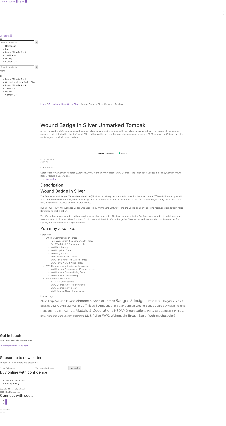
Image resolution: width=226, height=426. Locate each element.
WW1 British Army (59, 247)
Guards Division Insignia (170, 305)
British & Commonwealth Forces (61, 237)
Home (43, 104)
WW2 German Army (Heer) (101, 172)
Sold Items (10, 55)
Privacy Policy (12, 383)
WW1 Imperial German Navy (64, 275)
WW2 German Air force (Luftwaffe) (69, 172)
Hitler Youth (64, 311)
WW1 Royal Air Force (61, 250)
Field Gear (118, 305)
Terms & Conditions (15, 380)
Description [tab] (51, 179)
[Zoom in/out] (1, 409)
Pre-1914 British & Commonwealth (67, 244)
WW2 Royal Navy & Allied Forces (67, 263)
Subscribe (75, 368)
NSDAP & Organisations (62, 281)
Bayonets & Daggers (161, 301)
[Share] (6, 409)
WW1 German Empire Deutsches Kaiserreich (67, 266)
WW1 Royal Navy (59, 253)
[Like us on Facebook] (6, 400)
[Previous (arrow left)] (1, 412)
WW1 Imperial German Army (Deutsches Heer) (73, 269)
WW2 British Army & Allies (64, 256)
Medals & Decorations (59, 176)
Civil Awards (73, 305)
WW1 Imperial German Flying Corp (68, 272)
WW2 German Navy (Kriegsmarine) (68, 291)
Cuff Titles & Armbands (96, 305)
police (182, 311)
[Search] (36, 67)
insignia (72, 311)
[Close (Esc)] (9, 409)
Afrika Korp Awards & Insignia (57, 301)
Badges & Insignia (156, 172)
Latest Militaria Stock (15, 52)
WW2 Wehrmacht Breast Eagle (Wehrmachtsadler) (138, 315)
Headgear (46, 310)
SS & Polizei (93, 315)
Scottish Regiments (74, 315)
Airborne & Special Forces (95, 301)
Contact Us (10, 61)
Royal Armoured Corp (51, 315)
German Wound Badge (139, 305)
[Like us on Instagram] (6, 403)
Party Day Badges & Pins (163, 310)
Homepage (10, 46)
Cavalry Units (58, 305)
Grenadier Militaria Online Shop (20, 82)
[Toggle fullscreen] (4, 409)
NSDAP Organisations (130, 311)
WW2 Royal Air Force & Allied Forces (69, 259)
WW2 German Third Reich (128, 172)
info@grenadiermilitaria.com (14, 345)
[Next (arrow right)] (4, 412)
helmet (56, 311)
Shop (7, 49)
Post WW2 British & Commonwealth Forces (72, 241)
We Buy (9, 58)
